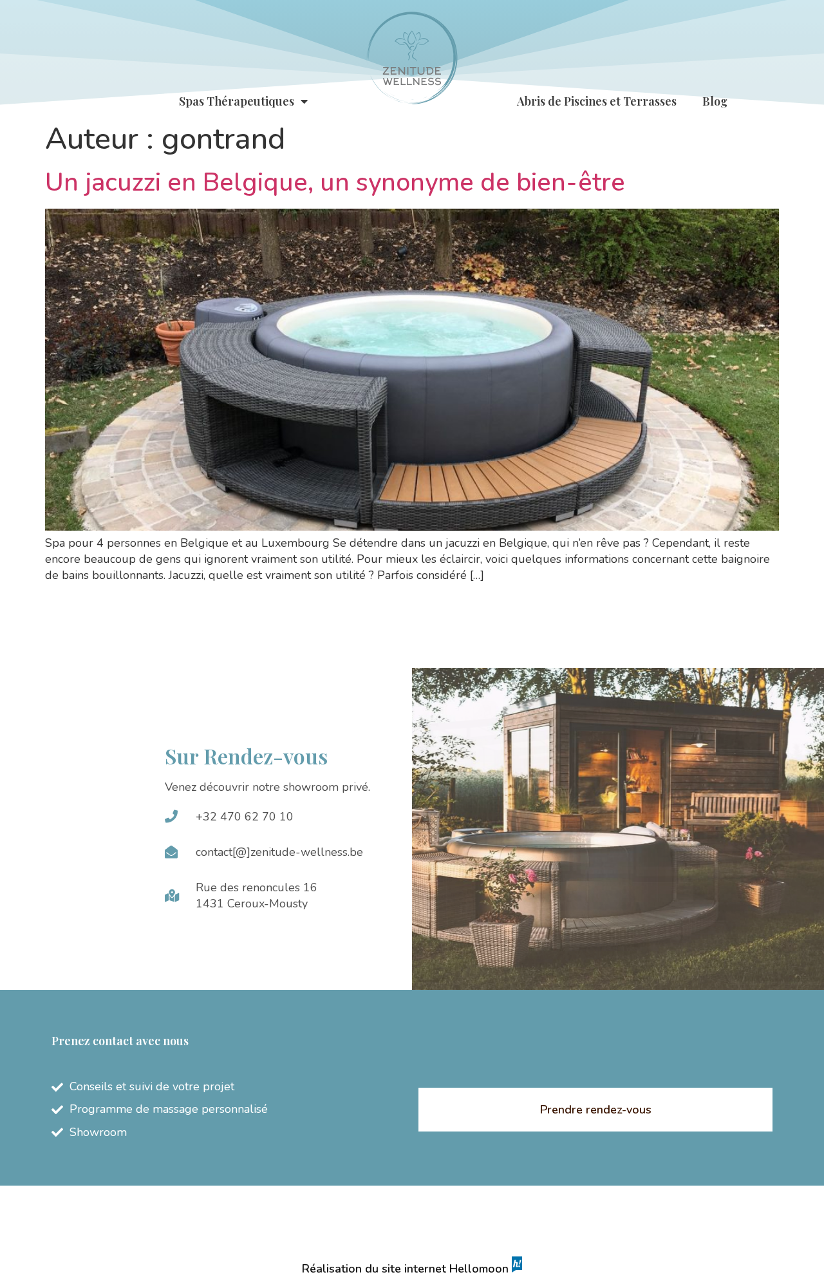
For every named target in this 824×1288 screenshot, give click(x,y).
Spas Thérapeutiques (236, 101)
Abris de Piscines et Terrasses (597, 101)
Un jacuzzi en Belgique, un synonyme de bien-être (335, 182)
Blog (714, 101)
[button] (595, 1110)
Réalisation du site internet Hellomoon (407, 1268)
